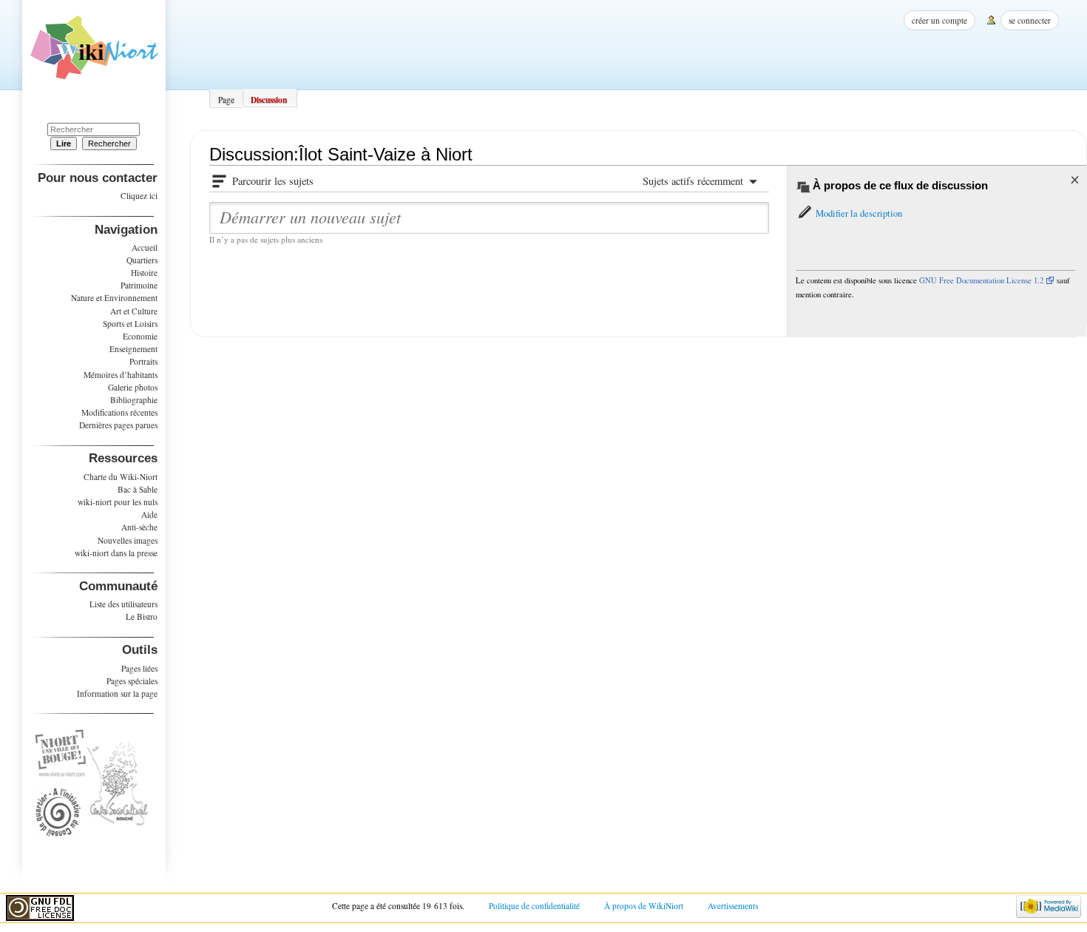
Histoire (144, 272)
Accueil (145, 247)
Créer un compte (939, 20)
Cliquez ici (139, 195)
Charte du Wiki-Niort (121, 476)
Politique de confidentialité (534, 905)
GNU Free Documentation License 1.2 (981, 280)
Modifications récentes (119, 412)
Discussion (269, 99)
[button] (849, 213)
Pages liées (139, 668)
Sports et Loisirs (130, 323)
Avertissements (733, 905)
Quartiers (142, 260)
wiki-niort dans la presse (116, 552)
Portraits (143, 361)
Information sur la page (117, 693)
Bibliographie (134, 399)
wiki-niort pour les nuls (118, 501)
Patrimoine (139, 285)
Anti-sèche (139, 527)
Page (226, 99)
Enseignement (133, 348)
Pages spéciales (132, 680)
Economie (140, 336)
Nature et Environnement (114, 297)
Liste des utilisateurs (123, 603)
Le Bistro (142, 616)
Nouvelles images (128, 540)
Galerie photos (133, 387)
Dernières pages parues (118, 424)
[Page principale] (94, 52)
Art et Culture (134, 311)
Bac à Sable (138, 489)
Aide (149, 514)
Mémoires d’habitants (121, 374)
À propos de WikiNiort (643, 905)
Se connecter (1030, 20)
